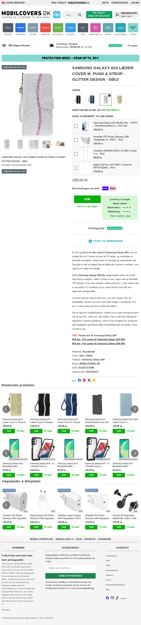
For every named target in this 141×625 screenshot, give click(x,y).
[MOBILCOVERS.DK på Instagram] (112, 599)
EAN (108, 561)
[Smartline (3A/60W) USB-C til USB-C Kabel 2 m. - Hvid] (85, 154)
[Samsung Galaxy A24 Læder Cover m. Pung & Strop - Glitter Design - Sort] (78, 99)
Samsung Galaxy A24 (14, 67)
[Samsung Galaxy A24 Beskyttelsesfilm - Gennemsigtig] (15, 449)
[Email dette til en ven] (93, 381)
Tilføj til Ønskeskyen (108, 241)
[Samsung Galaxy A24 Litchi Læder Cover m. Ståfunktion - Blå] (125, 405)
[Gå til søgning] (79, 14)
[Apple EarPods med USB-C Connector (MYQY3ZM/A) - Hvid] (85, 168)
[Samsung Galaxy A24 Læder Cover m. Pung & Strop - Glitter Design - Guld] (119, 99)
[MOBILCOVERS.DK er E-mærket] (56, 14)
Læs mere (6, 610)
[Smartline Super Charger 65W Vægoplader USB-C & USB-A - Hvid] (70, 501)
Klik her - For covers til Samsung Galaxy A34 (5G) (98, 343)
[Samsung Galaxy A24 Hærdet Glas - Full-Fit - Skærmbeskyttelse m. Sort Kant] (85, 126)
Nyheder (18, 547)
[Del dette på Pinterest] (84, 381)
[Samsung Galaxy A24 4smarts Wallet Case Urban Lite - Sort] (98, 405)
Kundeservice (119, 3)
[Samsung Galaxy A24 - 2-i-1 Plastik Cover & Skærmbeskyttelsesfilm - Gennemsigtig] (43, 449)
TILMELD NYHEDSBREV (70, 576)
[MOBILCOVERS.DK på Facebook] (107, 599)
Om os (105, 3)
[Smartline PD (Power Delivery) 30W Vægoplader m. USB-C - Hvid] (98, 501)
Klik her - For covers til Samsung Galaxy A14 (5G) (98, 339)
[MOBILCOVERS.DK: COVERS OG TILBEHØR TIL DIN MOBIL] (26, 14)
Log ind (135, 3)
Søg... (108, 589)
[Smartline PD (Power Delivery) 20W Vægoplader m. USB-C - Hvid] (85, 140)
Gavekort (109, 575)
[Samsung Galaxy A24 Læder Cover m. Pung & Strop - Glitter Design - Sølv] (35, 104)
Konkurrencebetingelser (115, 585)
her (92, 588)
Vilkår (108, 565)
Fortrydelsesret (112, 570)
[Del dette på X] (89, 381)
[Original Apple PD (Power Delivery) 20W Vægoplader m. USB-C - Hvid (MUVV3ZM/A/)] (43, 501)
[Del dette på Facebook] (79, 381)
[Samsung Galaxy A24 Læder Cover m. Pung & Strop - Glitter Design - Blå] (92, 99)
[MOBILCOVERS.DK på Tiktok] (117, 599)
